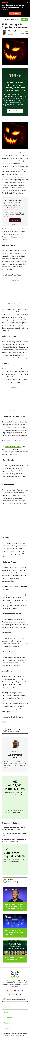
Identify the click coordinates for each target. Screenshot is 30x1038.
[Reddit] (16, 994)
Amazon (16, 476)
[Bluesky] (9, 994)
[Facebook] (18, 990)
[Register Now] (15, 894)
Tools (4, 721)
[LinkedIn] (11, 990)
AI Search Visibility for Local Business (14, 959)
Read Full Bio (15, 751)
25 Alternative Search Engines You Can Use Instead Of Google (14, 828)
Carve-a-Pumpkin (19, 347)
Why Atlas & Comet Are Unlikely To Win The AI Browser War (14, 840)
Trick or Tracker (14, 253)
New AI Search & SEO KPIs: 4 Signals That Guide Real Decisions (14, 906)
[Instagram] (13, 994)
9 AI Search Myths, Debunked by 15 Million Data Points (14, 932)
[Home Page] (12, 19)
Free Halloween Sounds (13, 446)
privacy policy (16, 812)
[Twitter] (22, 990)
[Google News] (7, 990)
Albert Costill (12, 31)
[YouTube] (15, 990)
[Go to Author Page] (4, 32)
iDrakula (15, 543)
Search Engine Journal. (17, 1033)
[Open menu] (3, 19)
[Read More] (15, 921)
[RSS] (20, 994)
